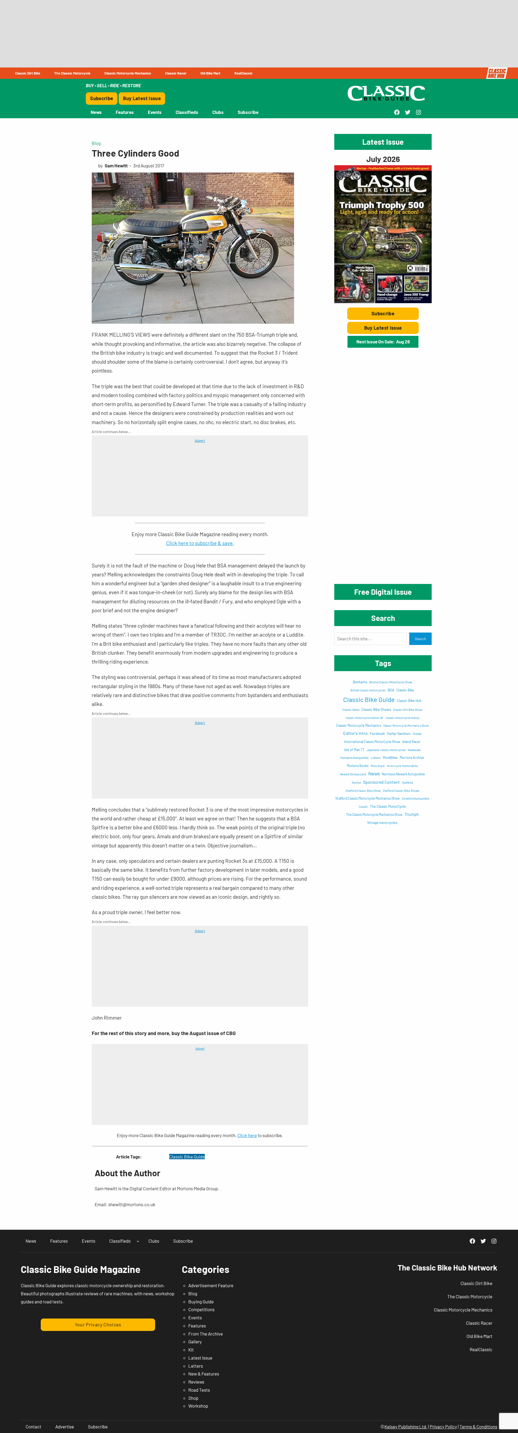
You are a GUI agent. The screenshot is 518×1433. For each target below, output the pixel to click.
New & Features (203, 1373)
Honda (417, 733)
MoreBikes (390, 757)
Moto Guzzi (378, 766)
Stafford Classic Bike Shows (401, 790)
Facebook (377, 733)
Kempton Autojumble (354, 757)
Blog (96, 143)
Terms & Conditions (478, 1426)
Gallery (195, 1341)
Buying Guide (201, 1301)
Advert (200, 440)
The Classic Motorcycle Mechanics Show (374, 814)
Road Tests (199, 1390)
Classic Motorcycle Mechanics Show (406, 725)
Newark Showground (353, 774)
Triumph (412, 814)
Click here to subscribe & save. (200, 543)
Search (420, 639)
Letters (376, 757)
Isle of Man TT (354, 750)
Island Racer (411, 741)
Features (197, 1325)
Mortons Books (358, 766)
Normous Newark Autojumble (403, 774)
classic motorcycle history (403, 717)
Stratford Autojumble (415, 798)
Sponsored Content (381, 782)
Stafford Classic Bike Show (363, 790)
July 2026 (383, 159)
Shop (193, 1398)
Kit (191, 1349)
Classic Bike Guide (187, 1156)
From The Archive (205, 1333)
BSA (391, 690)
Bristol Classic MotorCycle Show (390, 682)
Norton (356, 782)
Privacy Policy (443, 1426)
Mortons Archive (412, 757)
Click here (247, 1135)
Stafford (407, 782)
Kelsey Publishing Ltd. (405, 1426)
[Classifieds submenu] (138, 1241)
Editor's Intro (355, 733)
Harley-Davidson (399, 733)
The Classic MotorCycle (388, 806)
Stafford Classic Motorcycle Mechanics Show (367, 798)
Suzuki (363, 806)
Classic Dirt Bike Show (407, 709)
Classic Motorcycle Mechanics (358, 725)
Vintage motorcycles (382, 822)
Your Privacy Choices (98, 1324)
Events (195, 1317)
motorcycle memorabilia (402, 766)
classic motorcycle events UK (364, 717)
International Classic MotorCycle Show (372, 741)
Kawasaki (414, 750)
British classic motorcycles (368, 690)
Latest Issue (200, 1357)
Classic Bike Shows (376, 709)
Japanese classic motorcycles (386, 750)
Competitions (201, 1309)
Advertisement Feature (210, 1285)
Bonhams (360, 682)
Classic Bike (405, 690)
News (374, 773)
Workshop (198, 1405)
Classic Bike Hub (409, 700)
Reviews (196, 1381)
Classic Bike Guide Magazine (81, 1269)
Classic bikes (350, 709)
